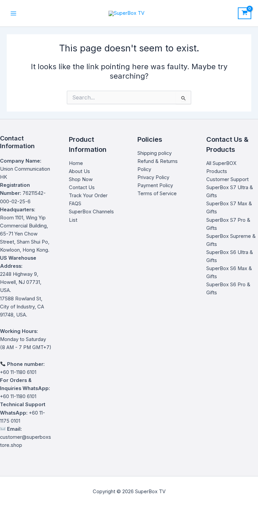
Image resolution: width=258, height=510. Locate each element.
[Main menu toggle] (13, 13)
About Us (79, 171)
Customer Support (227, 179)
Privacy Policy (153, 177)
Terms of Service (157, 193)
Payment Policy (155, 185)
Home (76, 163)
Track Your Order (88, 196)
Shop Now (81, 179)
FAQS (75, 204)
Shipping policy (154, 153)
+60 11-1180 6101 (18, 396)
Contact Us (82, 187)
